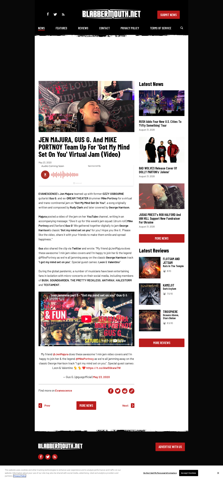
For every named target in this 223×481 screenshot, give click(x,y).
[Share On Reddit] (124, 391)
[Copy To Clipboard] (131, 391)
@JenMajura (60, 354)
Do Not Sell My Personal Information (160, 473)
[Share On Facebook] (110, 391)
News (41, 28)
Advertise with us (170, 447)
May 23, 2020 (101, 377)
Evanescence (63, 390)
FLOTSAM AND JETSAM (171, 261)
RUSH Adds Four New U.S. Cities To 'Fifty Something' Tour (160, 123)
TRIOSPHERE (170, 311)
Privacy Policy (130, 28)
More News (86, 405)
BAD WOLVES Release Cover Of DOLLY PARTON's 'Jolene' (158, 170)
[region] (111, 473)
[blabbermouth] (111, 17)
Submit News (168, 15)
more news (162, 238)
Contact (104, 28)
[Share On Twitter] (117, 391)
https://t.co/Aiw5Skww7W (103, 368)
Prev (47, 405)
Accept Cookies (188, 473)
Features (61, 28)
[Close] (218, 473)
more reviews (161, 343)
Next (125, 405)
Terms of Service (160, 28)
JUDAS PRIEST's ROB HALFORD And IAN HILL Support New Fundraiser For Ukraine (160, 218)
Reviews (83, 28)
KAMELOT (168, 285)
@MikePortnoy (85, 358)
